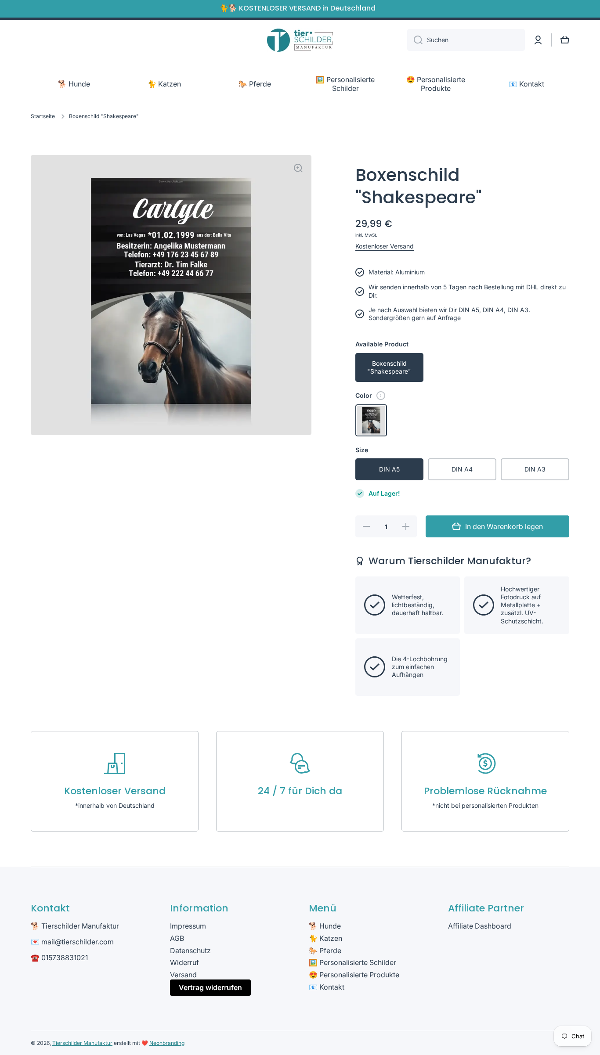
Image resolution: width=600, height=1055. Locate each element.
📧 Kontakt (326, 987)
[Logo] (300, 40)
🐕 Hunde (325, 926)
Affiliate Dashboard (479, 926)
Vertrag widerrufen (210, 987)
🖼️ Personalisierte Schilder (352, 962)
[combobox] (466, 40)
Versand (183, 974)
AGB (177, 938)
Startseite (43, 116)
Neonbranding (166, 1043)
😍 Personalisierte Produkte (354, 974)
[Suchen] (415, 40)
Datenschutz (190, 950)
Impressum (188, 926)
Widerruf (184, 962)
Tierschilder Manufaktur (82, 1043)
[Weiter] (380, 395)
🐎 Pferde (325, 950)
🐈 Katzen (325, 938)
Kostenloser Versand (384, 246)
